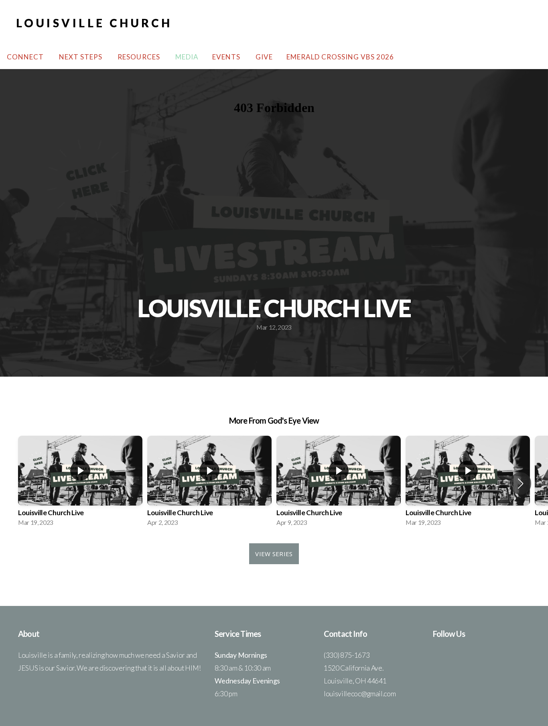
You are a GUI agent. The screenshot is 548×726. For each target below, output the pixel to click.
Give (264, 57)
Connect (26, 57)
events (227, 57)
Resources (139, 57)
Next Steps (81, 57)
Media (187, 57)
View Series (273, 554)
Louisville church (94, 23)
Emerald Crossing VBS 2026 (340, 57)
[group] (80, 483)
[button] (520, 483)
